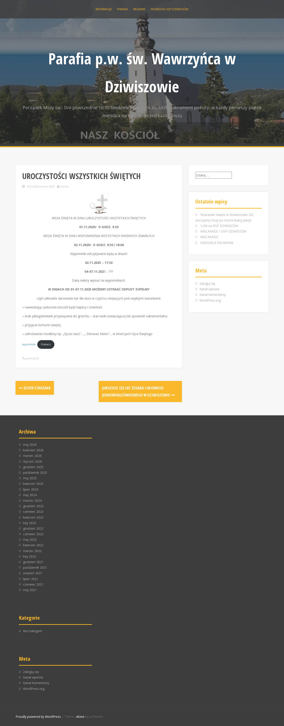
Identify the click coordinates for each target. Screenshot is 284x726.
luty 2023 (29, 523)
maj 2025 (30, 478)
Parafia (122, 9)
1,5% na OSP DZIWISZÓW (219, 226)
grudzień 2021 (33, 562)
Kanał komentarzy (212, 294)
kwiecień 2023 (33, 517)
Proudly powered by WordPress (38, 716)
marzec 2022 (32, 551)
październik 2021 (35, 567)
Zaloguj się (207, 283)
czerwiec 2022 (33, 534)
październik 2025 (35, 472)
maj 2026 (30, 444)
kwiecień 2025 (33, 483)
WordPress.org (210, 300)
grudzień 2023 (33, 506)
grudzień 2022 (33, 528)
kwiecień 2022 (33, 545)
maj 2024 (30, 495)
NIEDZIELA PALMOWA (216, 243)
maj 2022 (30, 539)
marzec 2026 (32, 456)
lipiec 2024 (30, 489)
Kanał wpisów (209, 289)
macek (64, 186)
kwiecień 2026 (33, 450)
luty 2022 (29, 556)
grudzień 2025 (33, 467)
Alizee (80, 716)
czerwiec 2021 (33, 584)
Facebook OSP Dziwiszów (169, 9)
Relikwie (139, 9)
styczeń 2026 (32, 461)
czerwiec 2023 (33, 511)
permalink (32, 358)
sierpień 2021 (32, 573)
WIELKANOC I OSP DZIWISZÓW (223, 231)
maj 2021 (30, 590)
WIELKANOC (209, 237)
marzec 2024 (32, 500)
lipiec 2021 (30, 579)
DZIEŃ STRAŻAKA (37, 388)
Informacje (104, 9)
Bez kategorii (32, 631)
